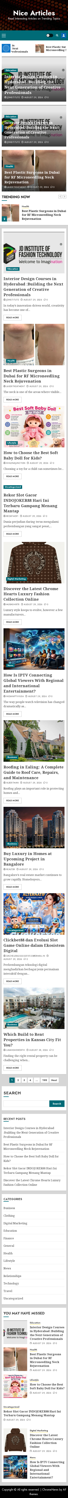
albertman (12, 783)
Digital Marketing (16, 578)
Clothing (9, 1216)
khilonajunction (15, 463)
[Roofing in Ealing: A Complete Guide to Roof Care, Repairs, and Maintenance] (34, 741)
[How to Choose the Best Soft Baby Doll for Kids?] (34, 426)
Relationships (12, 1276)
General (8, 1246)
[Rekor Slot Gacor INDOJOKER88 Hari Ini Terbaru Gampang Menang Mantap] (34, 487)
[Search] (57, 35)
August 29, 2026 (33, 97)
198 (44, 1080)
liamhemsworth (15, 1050)
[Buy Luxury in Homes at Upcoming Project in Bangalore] (34, 827)
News (10, 665)
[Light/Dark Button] (49, 35)
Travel (7, 1291)
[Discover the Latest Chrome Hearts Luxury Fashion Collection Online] (34, 562)
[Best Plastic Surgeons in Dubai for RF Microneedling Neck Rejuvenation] (10, 213)
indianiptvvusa (15, 696)
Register (63, 35)
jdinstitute (13, 97)
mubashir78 (13, 604)
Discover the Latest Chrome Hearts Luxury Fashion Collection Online (30, 594)
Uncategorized (13, 487)
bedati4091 (12, 516)
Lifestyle (11, 442)
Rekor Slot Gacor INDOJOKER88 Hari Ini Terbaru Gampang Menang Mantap (30, 502)
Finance (8, 1238)
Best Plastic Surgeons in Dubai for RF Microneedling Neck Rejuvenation (32, 177)
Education (11, 70)
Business (12, 757)
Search (12, 1093)
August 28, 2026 (38, 1050)
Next (54, 1080)
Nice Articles (34, 13)
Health (9, 166)
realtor (10, 869)
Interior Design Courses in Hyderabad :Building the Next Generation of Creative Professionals (32, 84)
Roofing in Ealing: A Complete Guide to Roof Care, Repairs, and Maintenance (33, 772)
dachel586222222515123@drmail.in (25, 956)
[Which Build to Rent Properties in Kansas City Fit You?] (34, 1008)
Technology (11, 1283)
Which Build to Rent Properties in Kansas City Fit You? (32, 1040)
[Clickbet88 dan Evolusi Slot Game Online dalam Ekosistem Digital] (34, 914)
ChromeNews (50, 1490)
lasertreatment (16, 187)
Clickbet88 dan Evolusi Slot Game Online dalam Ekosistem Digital (34, 945)
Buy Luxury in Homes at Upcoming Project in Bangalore (27, 859)
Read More (12, 317)
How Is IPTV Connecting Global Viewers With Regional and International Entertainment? (33, 682)
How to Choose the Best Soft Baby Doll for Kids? (30, 455)
